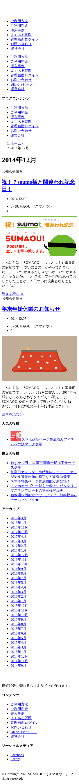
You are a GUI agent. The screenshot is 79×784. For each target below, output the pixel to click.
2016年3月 (18, 592)
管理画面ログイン (25, 39)
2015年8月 (18, 624)
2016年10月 (19, 564)
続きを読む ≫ (13, 294)
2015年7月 (18, 629)
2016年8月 (18, 573)
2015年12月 (19, 606)
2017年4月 (18, 536)
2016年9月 (18, 569)
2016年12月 (19, 555)
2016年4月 (18, 587)
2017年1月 (18, 550)
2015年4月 (18, 642)
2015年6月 (18, 633)
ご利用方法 (19, 21)
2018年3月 (18, 518)
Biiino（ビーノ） (24, 84)
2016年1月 (18, 601)
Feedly (15, 759)
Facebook (17, 755)
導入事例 (18, 30)
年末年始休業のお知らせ (31, 309)
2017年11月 (19, 527)
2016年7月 (18, 578)
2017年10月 (19, 532)
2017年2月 (18, 546)
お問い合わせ (21, 44)
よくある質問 (21, 35)
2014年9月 (18, 665)
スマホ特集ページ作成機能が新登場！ (40, 481)
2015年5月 (18, 638)
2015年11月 (19, 610)
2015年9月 (18, 619)
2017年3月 (18, 541)
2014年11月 (19, 661)
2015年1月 (18, 652)
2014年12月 (19, 656)
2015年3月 (18, 647)
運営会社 (18, 48)
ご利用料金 (19, 25)
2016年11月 (19, 559)
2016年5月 (18, 582)
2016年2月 (18, 596)
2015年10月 (19, 615)
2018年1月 (18, 523)
